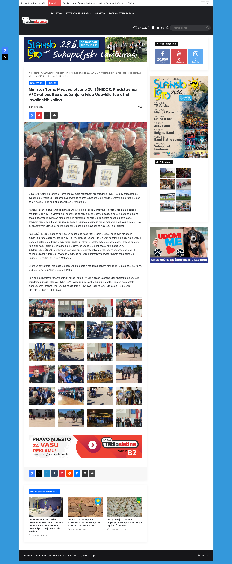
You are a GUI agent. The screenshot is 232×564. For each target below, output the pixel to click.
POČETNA (56, 13)
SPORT (99, 13)
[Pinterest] (39, 115)
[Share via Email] (47, 115)
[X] (39, 473)
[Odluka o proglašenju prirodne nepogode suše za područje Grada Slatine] (85, 507)
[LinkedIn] (47, 473)
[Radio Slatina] (35, 21)
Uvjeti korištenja (87, 555)
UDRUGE (52, 83)
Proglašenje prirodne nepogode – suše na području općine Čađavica (124, 522)
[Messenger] (77, 473)
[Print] (54, 115)
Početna (34, 73)
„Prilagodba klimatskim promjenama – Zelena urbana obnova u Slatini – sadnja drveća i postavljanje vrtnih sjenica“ (46, 525)
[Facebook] (32, 115)
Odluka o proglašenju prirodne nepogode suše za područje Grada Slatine (98, 3)
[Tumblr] (54, 473)
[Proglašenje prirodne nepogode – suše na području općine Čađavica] (124, 507)
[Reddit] (69, 473)
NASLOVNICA (47, 73)
